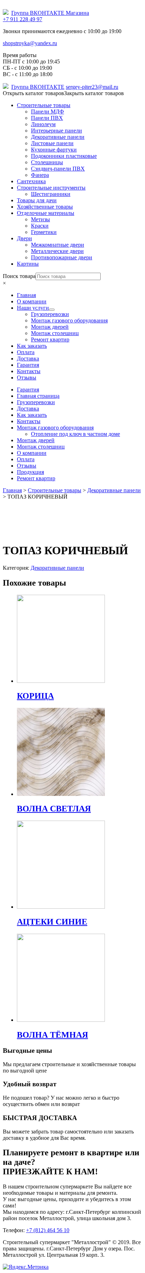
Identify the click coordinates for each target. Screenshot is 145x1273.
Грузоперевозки (36, 402)
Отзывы (26, 466)
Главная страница (38, 396)
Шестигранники (50, 194)
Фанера (40, 175)
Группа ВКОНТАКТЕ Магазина (50, 13)
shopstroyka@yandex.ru (30, 43)
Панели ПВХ (47, 118)
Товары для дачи (37, 200)
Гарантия (28, 390)
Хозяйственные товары (45, 207)
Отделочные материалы (45, 213)
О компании (31, 453)
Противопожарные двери (61, 257)
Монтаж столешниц (41, 447)
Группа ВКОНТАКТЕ (37, 87)
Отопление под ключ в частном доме (75, 434)
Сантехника (31, 181)
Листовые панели (52, 143)
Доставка (28, 409)
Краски (40, 226)
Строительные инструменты (51, 188)
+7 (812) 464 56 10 (47, 1230)
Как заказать (32, 415)
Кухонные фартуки (54, 150)
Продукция (30, 472)
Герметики (44, 232)
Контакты (28, 421)
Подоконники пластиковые (64, 156)
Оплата (25, 459)
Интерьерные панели (56, 131)
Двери (24, 238)
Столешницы (47, 162)
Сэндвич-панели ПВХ (58, 169)
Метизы (40, 219)
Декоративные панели (57, 137)
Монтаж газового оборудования (55, 428)
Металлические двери (57, 251)
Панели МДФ (47, 112)
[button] (63, 93)
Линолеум (43, 124)
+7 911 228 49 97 (22, 19)
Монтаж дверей (36, 440)
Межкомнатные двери (57, 245)
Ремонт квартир (36, 478)
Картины (28, 264)
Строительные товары (43, 105)
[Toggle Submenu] (52, 310)
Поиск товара (19, 276)
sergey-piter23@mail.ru (92, 87)
